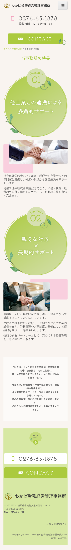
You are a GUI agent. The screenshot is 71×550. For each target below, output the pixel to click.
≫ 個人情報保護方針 (56, 524)
